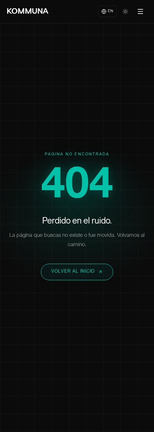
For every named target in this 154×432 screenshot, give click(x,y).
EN (111, 11)
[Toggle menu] (140, 11)
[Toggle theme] (125, 11)
